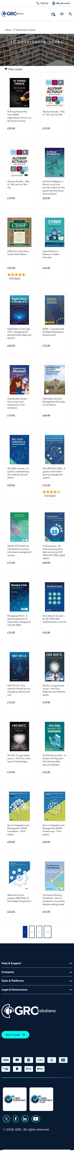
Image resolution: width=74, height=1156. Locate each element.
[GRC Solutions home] (28, 1011)
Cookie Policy (36, 1152)
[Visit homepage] (12, 13)
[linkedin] (25, 1118)
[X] (6, 1118)
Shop (8, 29)
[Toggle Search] (70, 14)
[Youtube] (35, 1118)
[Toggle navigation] (62, 14)
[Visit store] (53, 14)
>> (47, 932)
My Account (63, 3)
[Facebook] (15, 1118)
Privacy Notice (12, 1152)
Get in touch (13, 1034)
